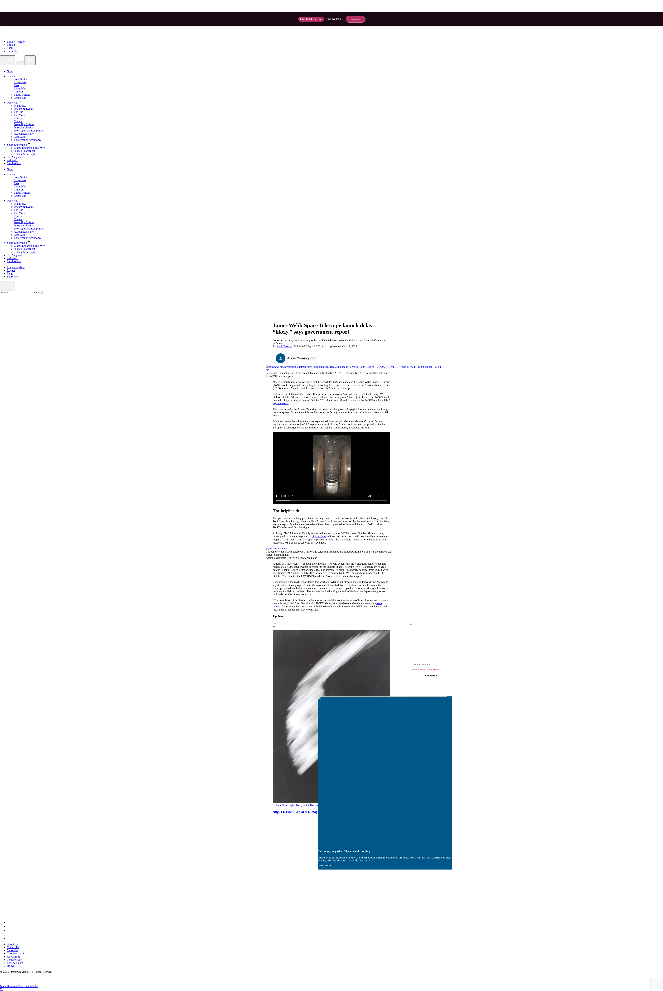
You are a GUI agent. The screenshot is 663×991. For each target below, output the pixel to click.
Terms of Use (14, 959)
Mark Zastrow (284, 346)
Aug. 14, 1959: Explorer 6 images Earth (301, 812)
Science (11, 76)
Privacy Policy (15, 962)
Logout (11, 44)
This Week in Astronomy (27, 139)
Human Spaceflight (24, 150)
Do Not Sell (13, 965)
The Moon (19, 115)
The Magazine (15, 157)
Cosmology (20, 97)
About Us (12, 944)
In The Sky (20, 105)
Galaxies (18, 91)
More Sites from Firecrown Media (19, 986)
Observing (12, 102)
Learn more (355, 19)
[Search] (7, 60)
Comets (18, 121)
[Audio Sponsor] (354, 358)
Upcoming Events (23, 108)
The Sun (18, 111)
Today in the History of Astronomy (315, 805)
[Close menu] (30, 60)
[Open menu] (20, 63)
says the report (281, 403)
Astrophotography (24, 133)
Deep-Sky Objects (24, 124)
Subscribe (12, 51)
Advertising (13, 956)
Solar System (21, 79)
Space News (319, 536)
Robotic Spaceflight (24, 154)
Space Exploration (17, 144)
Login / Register (16, 41)
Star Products (14, 163)
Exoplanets (20, 82)
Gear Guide (20, 136)
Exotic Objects (22, 94)
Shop (10, 47)
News (10, 71)
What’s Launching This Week (30, 147)
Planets (18, 118)
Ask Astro (12, 160)
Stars (16, 85)
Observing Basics (23, 127)
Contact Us (13, 947)
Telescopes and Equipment (28, 130)
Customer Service (16, 953)
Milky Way (20, 88)
